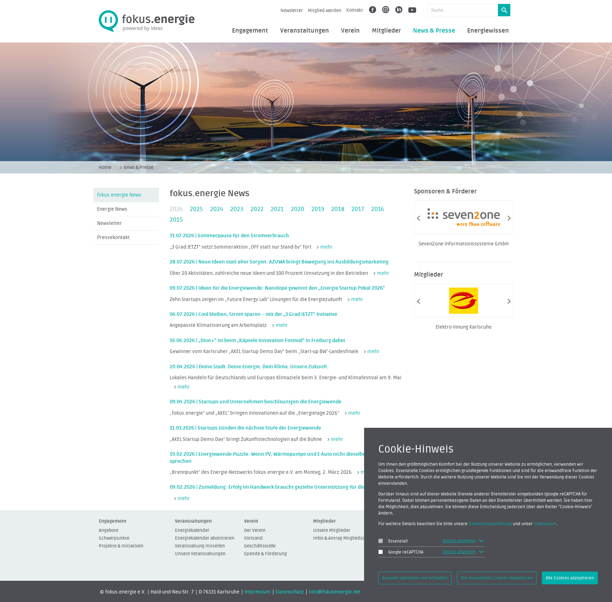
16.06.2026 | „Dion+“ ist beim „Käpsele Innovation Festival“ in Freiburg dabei (257, 340)
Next (509, 218)
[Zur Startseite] (146, 21)
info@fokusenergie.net (335, 592)
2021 (277, 209)
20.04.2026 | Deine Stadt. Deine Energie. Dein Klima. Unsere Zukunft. (249, 367)
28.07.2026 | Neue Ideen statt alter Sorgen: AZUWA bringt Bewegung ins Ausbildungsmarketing (279, 262)
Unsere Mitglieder (331, 530)
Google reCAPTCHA (405, 552)
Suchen (504, 10)
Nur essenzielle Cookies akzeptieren (497, 577)
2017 (357, 209)
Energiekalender (192, 530)
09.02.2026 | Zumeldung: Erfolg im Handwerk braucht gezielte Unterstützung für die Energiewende (284, 487)
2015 (176, 219)
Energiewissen (488, 30)
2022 (257, 209)
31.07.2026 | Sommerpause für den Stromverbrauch (229, 236)
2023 (236, 209)
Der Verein (255, 530)
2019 (317, 209)
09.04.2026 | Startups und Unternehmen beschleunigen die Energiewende (255, 402)
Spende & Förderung (265, 553)
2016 (377, 209)
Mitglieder (386, 30)
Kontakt (354, 10)
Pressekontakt (113, 237)
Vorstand (253, 538)
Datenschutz (290, 592)
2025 (196, 209)
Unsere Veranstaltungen (200, 553)
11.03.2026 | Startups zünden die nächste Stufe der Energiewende (245, 428)
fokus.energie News (119, 195)
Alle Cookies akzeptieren (570, 577)
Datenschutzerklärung (490, 523)
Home (105, 167)
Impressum (257, 592)
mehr (326, 247)
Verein (350, 30)
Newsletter (291, 10)
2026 (176, 209)
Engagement (250, 30)
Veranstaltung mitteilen (200, 546)
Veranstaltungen (304, 30)
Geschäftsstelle (260, 546)
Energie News (112, 209)
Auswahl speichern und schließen (415, 577)
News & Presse (434, 30)
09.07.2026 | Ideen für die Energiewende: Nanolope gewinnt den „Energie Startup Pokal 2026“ (277, 288)
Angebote (108, 530)
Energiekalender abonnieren (204, 538)
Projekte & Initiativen (121, 546)
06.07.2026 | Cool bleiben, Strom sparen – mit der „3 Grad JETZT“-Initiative (253, 314)
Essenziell (398, 541)
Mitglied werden (324, 10)
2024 (216, 209)
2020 (297, 209)
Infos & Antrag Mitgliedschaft (343, 538)
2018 (337, 209)
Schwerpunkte (114, 538)
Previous (418, 218)
